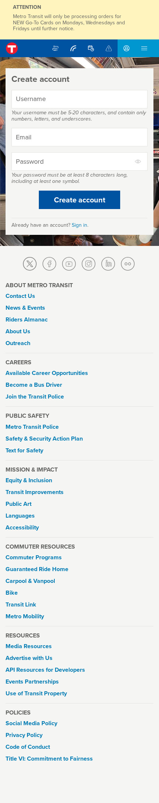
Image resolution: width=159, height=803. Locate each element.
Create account (79, 199)
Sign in (79, 225)
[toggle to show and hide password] (138, 161)
